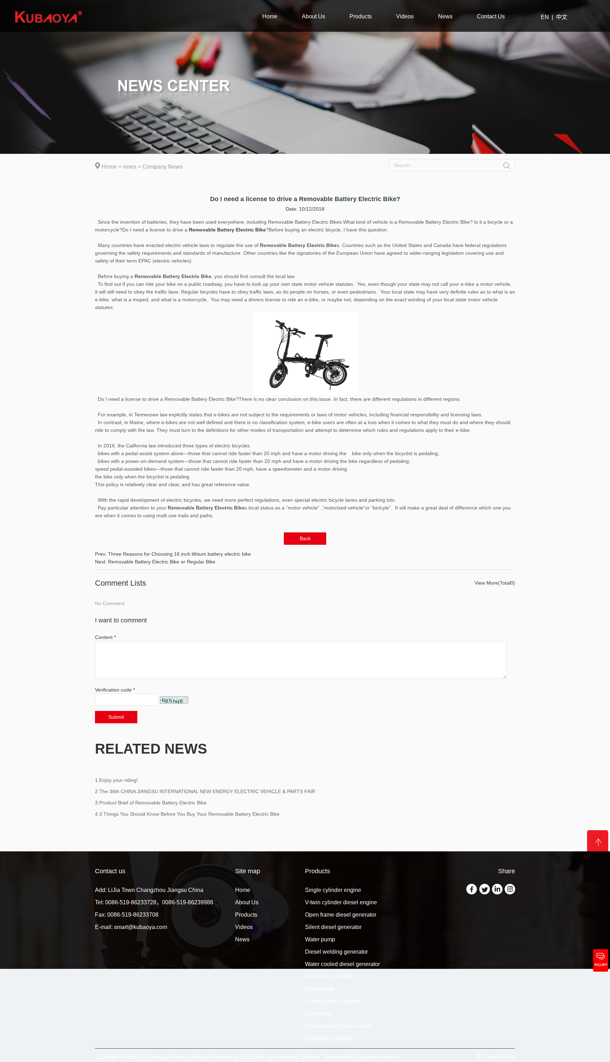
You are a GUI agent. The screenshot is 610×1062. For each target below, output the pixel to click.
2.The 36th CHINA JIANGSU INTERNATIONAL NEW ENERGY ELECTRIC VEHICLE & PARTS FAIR (205, 791)
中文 (561, 17)
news (129, 167)
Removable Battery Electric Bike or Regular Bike (161, 562)
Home (109, 167)
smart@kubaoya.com (140, 927)
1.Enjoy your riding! (116, 780)
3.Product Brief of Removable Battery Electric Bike (151, 802)
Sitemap (311, 1057)
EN (545, 17)
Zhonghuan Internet (376, 1057)
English (493, 1057)
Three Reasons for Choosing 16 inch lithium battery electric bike (179, 554)
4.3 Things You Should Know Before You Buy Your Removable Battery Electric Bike (187, 814)
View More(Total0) (494, 583)
